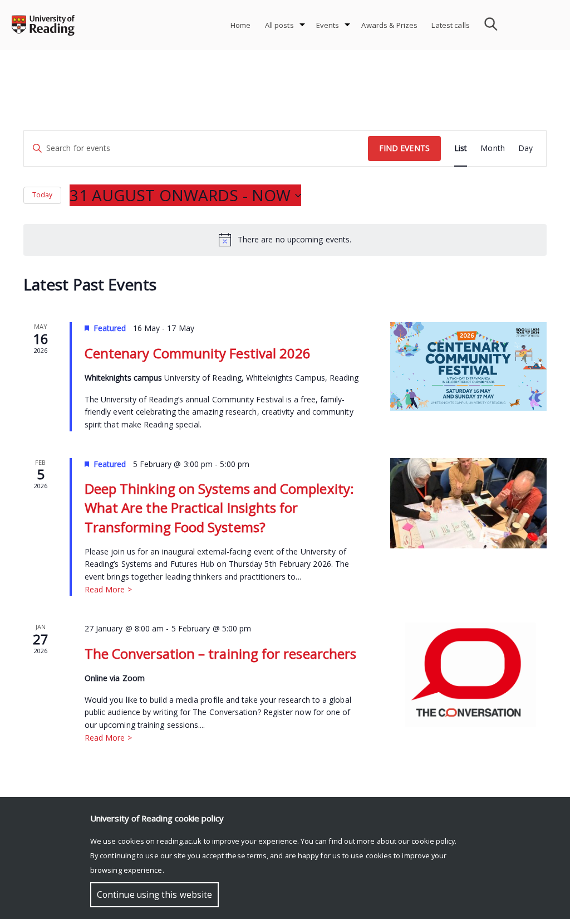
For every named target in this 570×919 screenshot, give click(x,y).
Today (42, 195)
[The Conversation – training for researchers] (468, 675)
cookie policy (433, 841)
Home (240, 25)
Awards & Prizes (389, 25)
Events (328, 25)
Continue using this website (154, 895)
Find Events (404, 148)
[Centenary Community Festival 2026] (468, 366)
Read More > (108, 589)
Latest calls (450, 25)
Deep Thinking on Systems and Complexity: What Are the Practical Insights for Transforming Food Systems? (219, 507)
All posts (279, 25)
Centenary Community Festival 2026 (198, 353)
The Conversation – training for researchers (220, 653)
